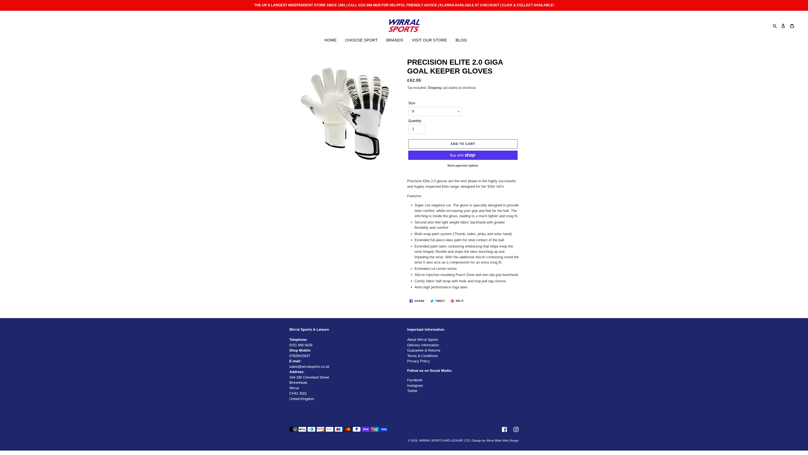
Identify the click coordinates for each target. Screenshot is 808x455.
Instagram (415, 386)
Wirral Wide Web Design (502, 440)
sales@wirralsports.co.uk (309, 367)
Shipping (434, 88)
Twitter (412, 391)
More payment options (463, 165)
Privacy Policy (418, 361)
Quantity (414, 121)
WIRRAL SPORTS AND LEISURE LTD (444, 440)
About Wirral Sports (422, 340)
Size (411, 103)
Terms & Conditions (422, 356)
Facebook (415, 380)
